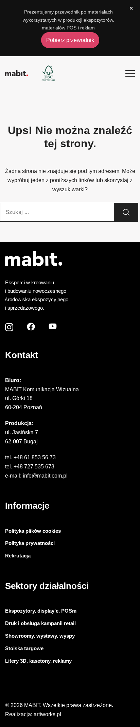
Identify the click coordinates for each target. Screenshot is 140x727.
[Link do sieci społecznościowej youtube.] (53, 325)
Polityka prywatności (30, 543)
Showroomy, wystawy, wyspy (40, 636)
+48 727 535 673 (34, 466)
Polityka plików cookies (33, 531)
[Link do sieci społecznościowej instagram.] (9, 325)
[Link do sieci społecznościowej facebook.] (31, 325)
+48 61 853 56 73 (35, 457)
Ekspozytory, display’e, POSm (40, 611)
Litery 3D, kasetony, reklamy (38, 661)
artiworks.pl (47, 714)
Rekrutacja (18, 555)
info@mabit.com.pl (45, 476)
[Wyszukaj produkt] (126, 212)
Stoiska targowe (24, 648)
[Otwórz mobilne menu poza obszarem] (130, 73)
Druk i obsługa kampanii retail (40, 623)
